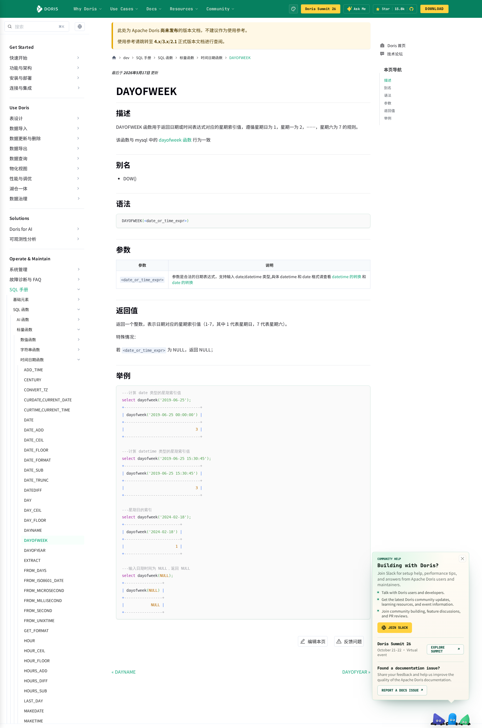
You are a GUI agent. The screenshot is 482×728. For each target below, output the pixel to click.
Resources (181, 9)
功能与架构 (20, 67)
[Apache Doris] (47, 9)
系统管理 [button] (18, 269)
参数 (387, 103)
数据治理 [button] (18, 198)
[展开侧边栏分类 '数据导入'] (78, 128)
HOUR (29, 640)
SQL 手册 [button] (18, 289)
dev (126, 57)
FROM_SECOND (38, 610)
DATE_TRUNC (36, 480)
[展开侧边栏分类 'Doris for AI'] (78, 228)
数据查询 (18, 158)
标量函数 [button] (24, 329)
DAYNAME (33, 530)
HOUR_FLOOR (37, 660)
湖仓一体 (18, 188)
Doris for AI (20, 228)
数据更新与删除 (25, 138)
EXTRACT (32, 560)
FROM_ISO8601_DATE (44, 580)
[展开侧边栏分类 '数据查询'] (78, 158)
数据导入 (18, 128)
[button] (80, 26)
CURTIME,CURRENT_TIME (47, 409)
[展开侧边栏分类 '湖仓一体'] (78, 188)
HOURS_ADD (35, 670)
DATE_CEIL (34, 440)
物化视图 (18, 168)
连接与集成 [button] (20, 87)
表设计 (16, 118)
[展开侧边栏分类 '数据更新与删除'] (78, 138)
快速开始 (18, 57)
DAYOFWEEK (35, 540)
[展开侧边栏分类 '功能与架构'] (78, 67)
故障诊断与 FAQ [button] (25, 279)
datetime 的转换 (346, 276)
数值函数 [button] (28, 339)
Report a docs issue (402, 690)
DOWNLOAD (434, 8)
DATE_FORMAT (37, 460)
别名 (387, 87)
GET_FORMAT (36, 630)
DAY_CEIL (33, 510)
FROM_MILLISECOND (43, 600)
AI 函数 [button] (23, 319)
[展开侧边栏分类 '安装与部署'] (78, 77)
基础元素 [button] (21, 299)
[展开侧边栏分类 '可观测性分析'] (78, 238)
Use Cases (122, 9)
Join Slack (398, 627)
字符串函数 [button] (30, 349)
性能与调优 (20, 178)
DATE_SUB (33, 470)
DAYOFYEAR (34, 550)
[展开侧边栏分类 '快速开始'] (78, 57)
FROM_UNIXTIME (39, 620)
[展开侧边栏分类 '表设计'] (78, 118)
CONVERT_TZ (36, 389)
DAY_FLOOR (35, 520)
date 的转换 (182, 282)
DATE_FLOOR (36, 450)
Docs (151, 9)
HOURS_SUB (35, 690)
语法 (387, 95)
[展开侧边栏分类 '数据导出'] (78, 148)
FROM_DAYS (35, 570)
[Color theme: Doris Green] (293, 8)
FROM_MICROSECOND (44, 590)
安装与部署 (20, 77)
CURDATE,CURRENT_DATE (48, 399)
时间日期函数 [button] (32, 359)
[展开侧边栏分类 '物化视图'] (78, 168)
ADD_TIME (33, 369)
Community (218, 9)
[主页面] (114, 58)
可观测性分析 (22, 239)
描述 (387, 80)
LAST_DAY (33, 700)
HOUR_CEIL (34, 650)
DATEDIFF (33, 490)
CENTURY (32, 379)
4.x (157, 41)
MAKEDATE (34, 711)
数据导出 (18, 148)
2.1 (173, 41)
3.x (165, 41)
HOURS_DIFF (36, 680)
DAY (27, 500)
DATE (28, 420)
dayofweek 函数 (175, 139)
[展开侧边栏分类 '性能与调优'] (78, 178)
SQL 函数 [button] (21, 309)
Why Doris (85, 9)
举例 (387, 118)
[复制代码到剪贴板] (363, 220)
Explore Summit (445, 649)
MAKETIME (33, 721)
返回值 (389, 110)
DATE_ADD (34, 430)
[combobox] (37, 26)
